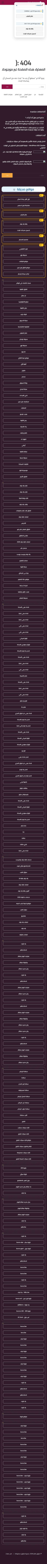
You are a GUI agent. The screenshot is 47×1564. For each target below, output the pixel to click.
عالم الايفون (23, 333)
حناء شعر (23, 825)
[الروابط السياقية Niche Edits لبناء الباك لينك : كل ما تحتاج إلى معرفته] (39, 155)
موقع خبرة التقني (23, 358)
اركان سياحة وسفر (23, 274)
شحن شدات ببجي (23, 757)
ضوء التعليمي (23, 249)
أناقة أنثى (23, 364)
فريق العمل (27, 94)
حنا (23, 832)
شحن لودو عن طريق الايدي (23, 775)
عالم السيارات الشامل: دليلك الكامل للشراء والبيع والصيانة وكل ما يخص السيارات (17, 162)
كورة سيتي (23, 1174)
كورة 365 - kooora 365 (23, 1311)
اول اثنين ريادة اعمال (23, 199)
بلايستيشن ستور (23, 794)
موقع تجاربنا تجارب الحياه (23, 903)
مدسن (23, 376)
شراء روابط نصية (23, 498)
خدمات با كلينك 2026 (23, 897)
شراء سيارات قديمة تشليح (23, 1159)
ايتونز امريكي (23, 638)
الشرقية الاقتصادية (23, 326)
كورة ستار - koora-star (24, 1242)
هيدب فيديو (23, 414)
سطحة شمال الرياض (23, 1096)
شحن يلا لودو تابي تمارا (23, 725)
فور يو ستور (23, 700)
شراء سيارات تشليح (23, 1134)
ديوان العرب (23, 909)
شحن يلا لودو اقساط (23, 651)
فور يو (23, 750)
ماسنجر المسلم (23, 239)
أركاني (23, 445)
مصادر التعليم (23, 560)
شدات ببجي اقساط (23, 607)
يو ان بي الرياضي (23, 573)
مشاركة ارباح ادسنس (23, 205)
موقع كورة (23, 1416)
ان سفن (23, 295)
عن (35, 94)
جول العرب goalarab (23, 1180)
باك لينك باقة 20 (23, 878)
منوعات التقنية (8, 94)
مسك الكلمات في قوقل (23, 283)
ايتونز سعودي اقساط (23, 644)
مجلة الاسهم (24, 320)
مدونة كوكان (23, 339)
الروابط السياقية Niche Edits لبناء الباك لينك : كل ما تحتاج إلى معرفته (17, 153)
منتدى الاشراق (23, 535)
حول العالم (18, 94)
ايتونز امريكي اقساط (23, 738)
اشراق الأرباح (23, 476)
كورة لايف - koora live (23, 1475)
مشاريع (23, 916)
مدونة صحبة (23, 458)
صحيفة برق (23, 255)
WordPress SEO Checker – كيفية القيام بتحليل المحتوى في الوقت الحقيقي (24, 146)
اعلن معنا (9, 1553)
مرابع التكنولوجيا (23, 301)
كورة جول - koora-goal (23, 1248)
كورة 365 (23, 1168)
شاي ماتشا (23, 844)
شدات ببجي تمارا (23, 613)
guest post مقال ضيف (23, 866)
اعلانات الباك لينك (23, 517)
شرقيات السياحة (23, 464)
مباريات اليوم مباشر (23, 956)
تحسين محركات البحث (23, 230)
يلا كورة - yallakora (23, 1304)
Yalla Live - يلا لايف (23, 1292)
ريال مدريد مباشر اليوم (23, 1202)
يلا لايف (23, 1193)
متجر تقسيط (23, 675)
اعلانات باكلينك (23, 934)
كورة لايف (23, 1338)
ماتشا (23, 838)
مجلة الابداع (23, 389)
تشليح (23, 1121)
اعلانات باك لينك (23, 922)
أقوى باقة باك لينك (23, 891)
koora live (23, 1267)
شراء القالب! (23, 97)
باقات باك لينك (23, 504)
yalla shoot (23, 950)
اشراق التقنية (23, 289)
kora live (23, 1332)
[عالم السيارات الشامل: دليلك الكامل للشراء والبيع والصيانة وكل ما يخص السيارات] (39, 164)
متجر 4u (23, 707)
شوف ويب (23, 314)
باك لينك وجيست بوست (23, 554)
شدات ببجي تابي (23, 626)
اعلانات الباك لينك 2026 (23, 542)
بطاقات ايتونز (23, 788)
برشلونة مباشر (23, 962)
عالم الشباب (23, 214)
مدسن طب (23, 548)
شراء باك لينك (23, 485)
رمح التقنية (23, 420)
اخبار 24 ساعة (24, 585)
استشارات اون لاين (23, 401)
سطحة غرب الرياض (23, 1102)
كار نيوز (23, 351)
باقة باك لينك (23, 224)
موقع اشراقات (23, 261)
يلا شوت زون (23, 1528)
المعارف (23, 408)
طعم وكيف (23, 433)
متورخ (23, 370)
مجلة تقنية (23, 567)
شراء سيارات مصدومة (23, 1152)
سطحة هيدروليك (23, 1090)
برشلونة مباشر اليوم (23, 1208)
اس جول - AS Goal (23, 1317)
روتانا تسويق (23, 383)
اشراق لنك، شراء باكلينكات (23, 510)
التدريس (23, 523)
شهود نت (23, 439)
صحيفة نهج (23, 345)
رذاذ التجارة (23, 426)
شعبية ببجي (23, 782)
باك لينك (23, 928)
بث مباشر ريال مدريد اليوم (23, 1186)
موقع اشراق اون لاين (23, 267)
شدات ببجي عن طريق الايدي (23, 713)
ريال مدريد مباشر (24, 968)
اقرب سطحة (23, 1115)
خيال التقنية (23, 308)
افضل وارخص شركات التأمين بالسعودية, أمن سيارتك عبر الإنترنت (26, 141)
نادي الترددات (23, 395)
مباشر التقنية (23, 451)
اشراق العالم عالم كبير (23, 529)
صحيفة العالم (23, 598)
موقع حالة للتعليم (23, 579)
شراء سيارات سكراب (23, 1127)
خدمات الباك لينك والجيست (23, 859)
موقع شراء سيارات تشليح (23, 1140)
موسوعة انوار (23, 470)
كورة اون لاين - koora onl (23, 1298)
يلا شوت (23, 943)
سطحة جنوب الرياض (23, 1109)
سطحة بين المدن (23, 1084)
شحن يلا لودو (23, 769)
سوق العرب (23, 872)
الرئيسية (41, 94)
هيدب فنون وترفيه (23, 591)
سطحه (23, 1077)
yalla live (23, 1227)
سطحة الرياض (23, 1071)
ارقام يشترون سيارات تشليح (23, 1146)
